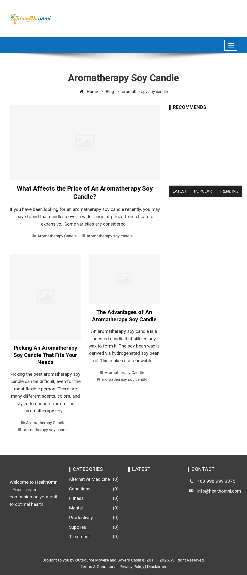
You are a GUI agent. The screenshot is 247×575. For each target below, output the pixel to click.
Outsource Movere (92, 560)
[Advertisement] (149, 17)
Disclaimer (156, 566)
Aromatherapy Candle (57, 236)
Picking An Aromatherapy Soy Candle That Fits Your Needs (45, 355)
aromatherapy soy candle (110, 236)
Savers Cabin (129, 560)
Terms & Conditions (99, 566)
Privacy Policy (131, 566)
